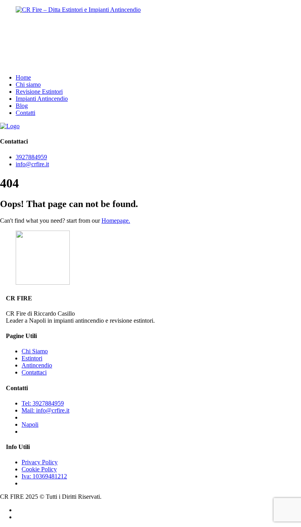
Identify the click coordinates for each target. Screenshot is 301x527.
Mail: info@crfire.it (45, 410)
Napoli (30, 424)
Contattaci (34, 372)
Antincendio (37, 365)
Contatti (25, 112)
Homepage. (116, 220)
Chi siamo (28, 84)
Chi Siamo (35, 351)
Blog (22, 105)
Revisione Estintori (39, 91)
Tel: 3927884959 (43, 403)
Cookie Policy (39, 469)
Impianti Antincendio (42, 98)
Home (23, 77)
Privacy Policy (40, 462)
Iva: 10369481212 (44, 476)
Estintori (32, 358)
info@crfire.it (32, 164)
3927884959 (31, 157)
